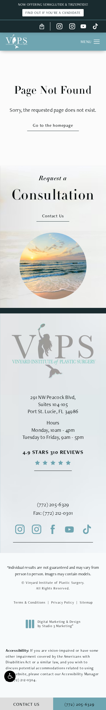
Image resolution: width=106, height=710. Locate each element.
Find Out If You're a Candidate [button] (53, 12)
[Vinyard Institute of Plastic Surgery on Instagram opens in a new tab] (59, 26)
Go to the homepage (53, 125)
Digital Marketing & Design (59, 624)
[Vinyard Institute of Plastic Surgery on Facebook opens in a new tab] (53, 529)
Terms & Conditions (30, 602)
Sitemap (86, 602)
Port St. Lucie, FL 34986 (53, 411)
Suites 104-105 (53, 404)
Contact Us (53, 215)
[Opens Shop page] (42, 26)
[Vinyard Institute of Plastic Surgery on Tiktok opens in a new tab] (94, 26)
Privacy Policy (62, 602)
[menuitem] (59, 26)
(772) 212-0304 (22, 679)
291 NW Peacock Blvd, (52, 397)
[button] (10, 676)
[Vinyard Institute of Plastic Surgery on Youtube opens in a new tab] (83, 26)
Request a (53, 188)
